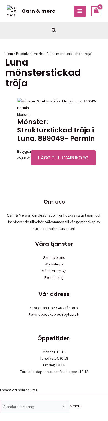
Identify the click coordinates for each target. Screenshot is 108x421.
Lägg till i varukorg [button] (63, 158)
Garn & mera (39, 10)
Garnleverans (54, 257)
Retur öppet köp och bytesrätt (54, 314)
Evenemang (54, 277)
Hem (9, 53)
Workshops (54, 264)
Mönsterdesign (54, 270)
